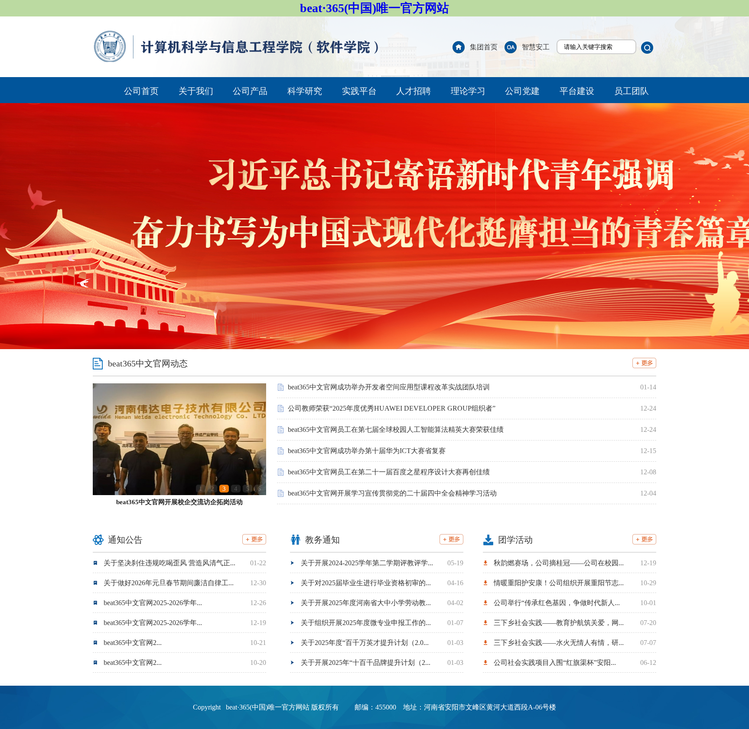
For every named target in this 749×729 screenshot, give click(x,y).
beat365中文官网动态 (148, 363)
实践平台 (359, 91)
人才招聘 (413, 91)
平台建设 (577, 91)
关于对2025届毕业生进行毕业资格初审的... (366, 582)
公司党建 (522, 91)
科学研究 (304, 91)
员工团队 (631, 91)
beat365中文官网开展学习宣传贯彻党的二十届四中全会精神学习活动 (392, 493)
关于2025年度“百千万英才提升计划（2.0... (365, 642)
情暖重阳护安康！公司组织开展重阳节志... (559, 582)
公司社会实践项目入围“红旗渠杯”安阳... (555, 662)
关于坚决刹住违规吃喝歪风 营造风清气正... (169, 563)
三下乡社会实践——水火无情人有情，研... (559, 642)
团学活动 (515, 539)
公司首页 (141, 91)
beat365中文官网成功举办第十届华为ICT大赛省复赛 (367, 450)
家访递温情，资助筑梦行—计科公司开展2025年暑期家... (179, 502)
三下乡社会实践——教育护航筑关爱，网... (559, 622)
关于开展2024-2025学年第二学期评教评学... (367, 563)
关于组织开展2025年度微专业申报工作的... (366, 622)
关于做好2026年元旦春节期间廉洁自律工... (169, 582)
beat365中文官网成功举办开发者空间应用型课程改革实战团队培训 (389, 387)
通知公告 (125, 539)
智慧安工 (536, 47)
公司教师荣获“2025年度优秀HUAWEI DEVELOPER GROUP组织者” (391, 408)
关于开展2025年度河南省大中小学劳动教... (366, 602)
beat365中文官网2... (133, 642)
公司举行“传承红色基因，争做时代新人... (557, 602)
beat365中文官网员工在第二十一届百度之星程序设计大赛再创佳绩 (389, 472)
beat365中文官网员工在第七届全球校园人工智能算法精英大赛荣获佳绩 (396, 429)
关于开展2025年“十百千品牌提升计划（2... (365, 662)
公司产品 (250, 91)
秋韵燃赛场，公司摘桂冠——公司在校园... (559, 563)
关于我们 (196, 91)
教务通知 (322, 539)
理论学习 (468, 91)
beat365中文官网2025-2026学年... (153, 602)
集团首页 (484, 47)
